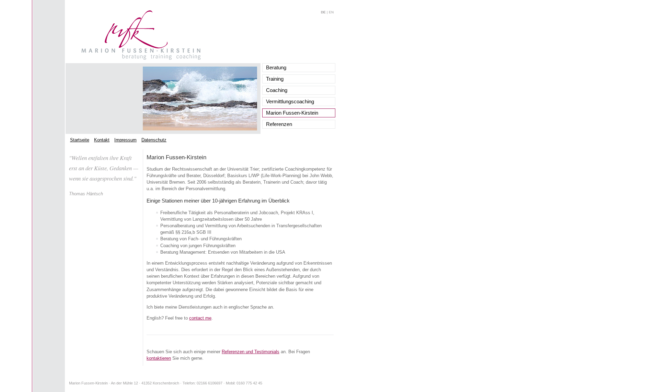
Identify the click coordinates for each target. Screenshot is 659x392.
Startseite (79, 139)
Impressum (125, 139)
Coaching (276, 90)
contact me (200, 318)
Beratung (276, 67)
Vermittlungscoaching (290, 101)
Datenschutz (153, 139)
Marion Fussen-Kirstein (292, 113)
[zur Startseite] (141, 58)
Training (275, 79)
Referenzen (279, 124)
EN (331, 12)
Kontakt (101, 139)
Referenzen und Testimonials (250, 351)
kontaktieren (159, 358)
